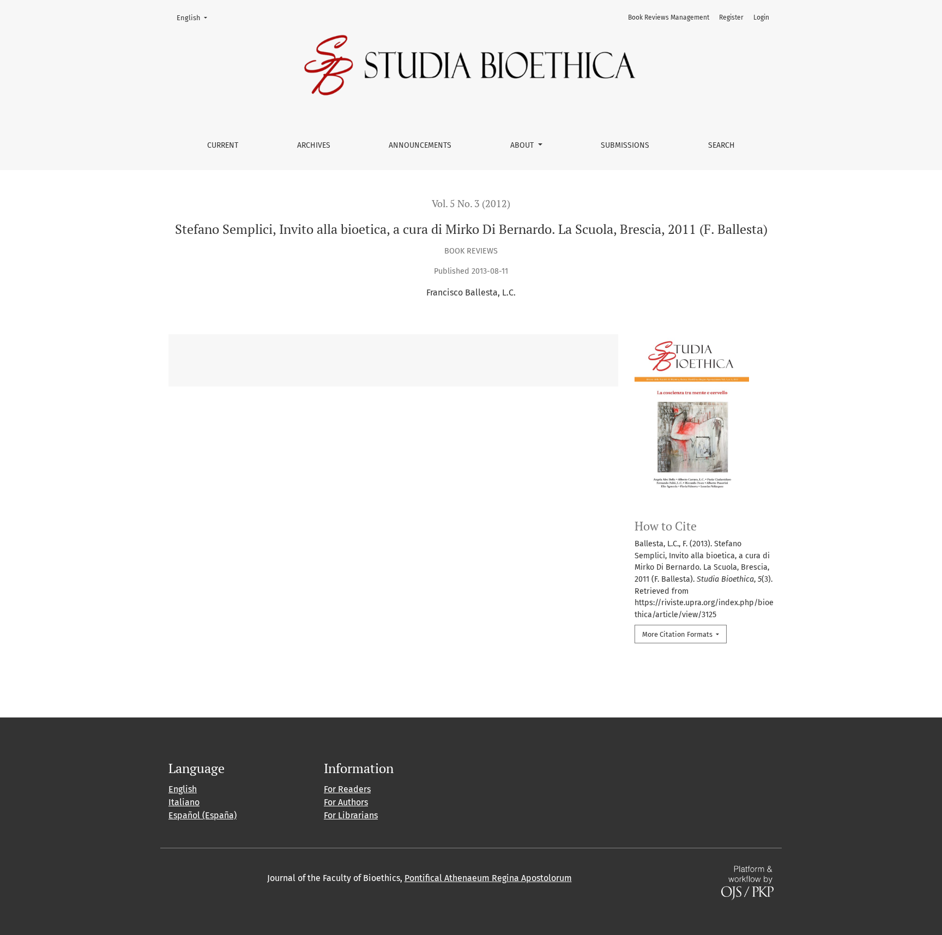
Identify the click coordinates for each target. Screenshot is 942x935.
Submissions (625, 145)
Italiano (184, 802)
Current (222, 145)
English (195, 17)
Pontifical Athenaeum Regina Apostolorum (488, 878)
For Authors (346, 802)
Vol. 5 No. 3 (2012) (471, 203)
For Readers (347, 789)
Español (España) (202, 815)
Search (721, 145)
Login (761, 17)
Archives (313, 145)
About (523, 145)
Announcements (420, 145)
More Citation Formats (678, 634)
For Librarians (351, 815)
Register (731, 17)
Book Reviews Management (668, 17)
